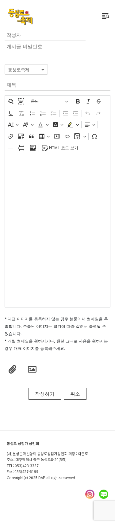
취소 (75, 394)
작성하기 (45, 394)
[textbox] (57, 230)
